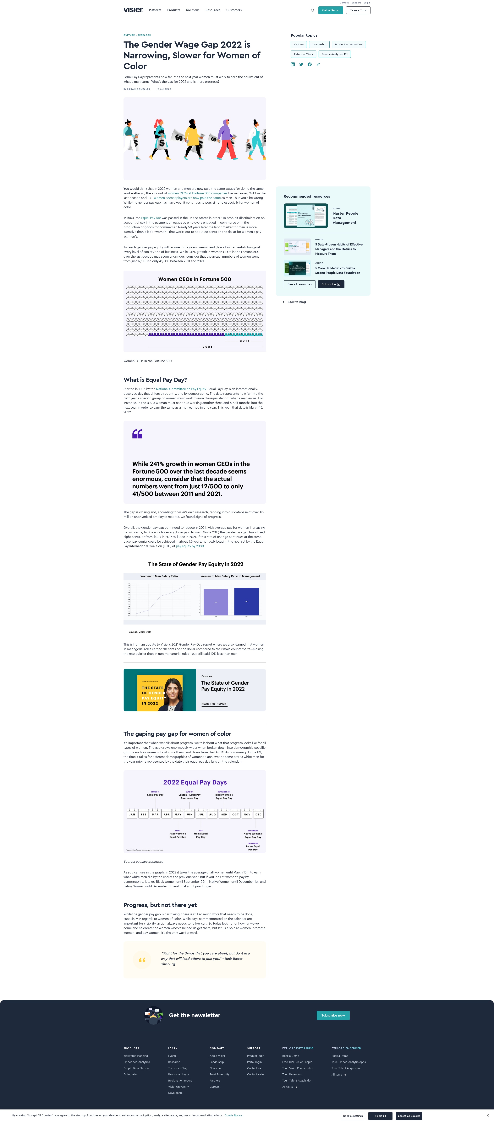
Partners (215, 1080)
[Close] (488, 1115)
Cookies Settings (353, 1116)
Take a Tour (358, 10)
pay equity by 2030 (190, 546)
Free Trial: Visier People (297, 1062)
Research (174, 1062)
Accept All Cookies (409, 1116)
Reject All (380, 1116)
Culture (299, 44)
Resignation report (180, 1080)
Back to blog (297, 301)
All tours (287, 1087)
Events (172, 1056)
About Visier (217, 1056)
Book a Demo (290, 1056)
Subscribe (329, 284)
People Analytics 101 (335, 54)
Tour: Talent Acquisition (297, 1080)
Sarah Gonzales (138, 89)
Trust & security (219, 1074)
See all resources (300, 284)
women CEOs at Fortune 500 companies (198, 193)
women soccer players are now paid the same (187, 198)
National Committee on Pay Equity (181, 389)
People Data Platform (137, 1068)
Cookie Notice (233, 1115)
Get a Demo (330, 10)
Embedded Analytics (137, 1062)
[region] (247, 1115)
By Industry (131, 1074)
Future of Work (303, 54)
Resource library (178, 1074)
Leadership (319, 44)
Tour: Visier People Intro (297, 1068)
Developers (175, 1093)
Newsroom (216, 1068)
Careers (215, 1087)
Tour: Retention (291, 1074)
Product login (255, 1056)
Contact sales (256, 1074)
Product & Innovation (349, 44)
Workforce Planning (136, 1056)
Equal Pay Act (151, 218)
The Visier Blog (177, 1068)
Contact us (254, 1068)
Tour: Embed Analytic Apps (349, 1062)
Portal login (254, 1062)
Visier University (178, 1087)
